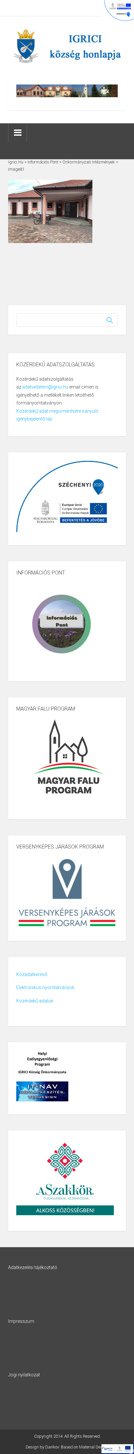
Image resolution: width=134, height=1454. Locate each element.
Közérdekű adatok (34, 1000)
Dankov (52, 1447)
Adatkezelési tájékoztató (32, 1267)
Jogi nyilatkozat (24, 1374)
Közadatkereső (31, 974)
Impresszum (21, 1321)
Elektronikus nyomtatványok (45, 987)
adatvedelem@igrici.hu (45, 387)
